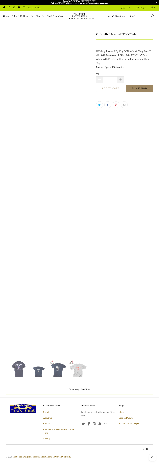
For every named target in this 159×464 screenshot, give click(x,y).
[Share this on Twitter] (99, 104)
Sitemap (46, 439)
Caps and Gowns (126, 418)
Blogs (121, 412)
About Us (47, 418)
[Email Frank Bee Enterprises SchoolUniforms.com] (24, 8)
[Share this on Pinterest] (116, 104)
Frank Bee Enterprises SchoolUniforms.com (32, 457)
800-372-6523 (35, 8)
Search (46, 412)
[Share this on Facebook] (107, 104)
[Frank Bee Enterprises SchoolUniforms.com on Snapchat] (18, 8)
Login (143, 8)
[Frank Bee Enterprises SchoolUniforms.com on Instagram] (13, 8)
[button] (23, 16)
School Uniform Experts (129, 423)
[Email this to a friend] (124, 104)
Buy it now (139, 88)
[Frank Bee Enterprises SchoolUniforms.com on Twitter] (3, 8)
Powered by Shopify (62, 457)
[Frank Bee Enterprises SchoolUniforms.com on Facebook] (8, 8)
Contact (46, 423)
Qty (97, 73)
